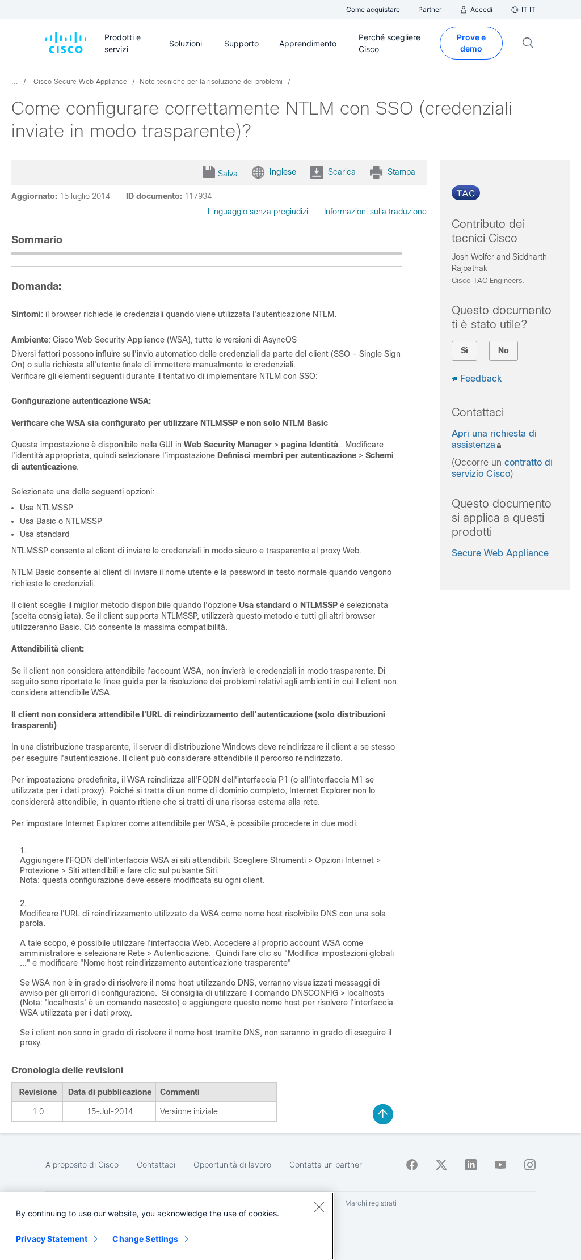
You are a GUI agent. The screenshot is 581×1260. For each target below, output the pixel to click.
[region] (167, 1226)
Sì (464, 350)
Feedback (481, 378)
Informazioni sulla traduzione (375, 211)
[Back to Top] (383, 1114)
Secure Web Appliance (500, 553)
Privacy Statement (51, 1239)
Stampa (401, 171)
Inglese (283, 171)
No (503, 350)
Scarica (342, 171)
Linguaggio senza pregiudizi (258, 211)
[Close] (319, 1206)
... (14, 82)
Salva (228, 173)
